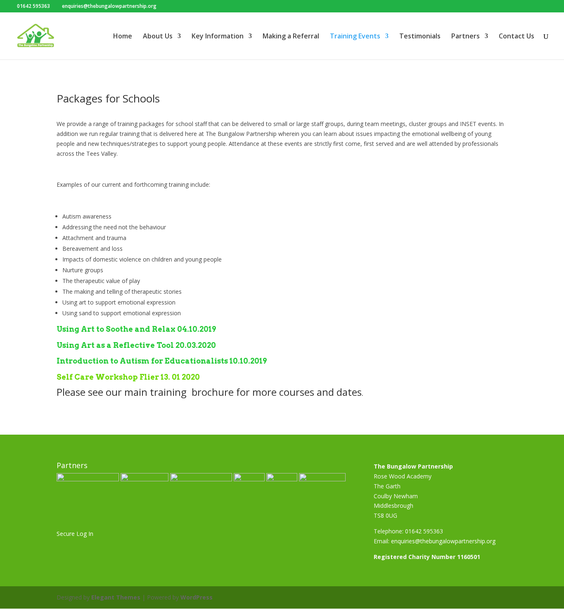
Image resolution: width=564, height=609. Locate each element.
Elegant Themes (115, 597)
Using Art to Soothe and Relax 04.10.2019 (136, 329)
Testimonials (420, 36)
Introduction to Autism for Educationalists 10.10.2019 (162, 361)
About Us (158, 36)
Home (122, 36)
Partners (465, 36)
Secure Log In (75, 534)
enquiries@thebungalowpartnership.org (443, 541)
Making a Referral (291, 36)
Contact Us (516, 36)
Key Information (218, 36)
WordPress (196, 597)
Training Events (355, 36)
